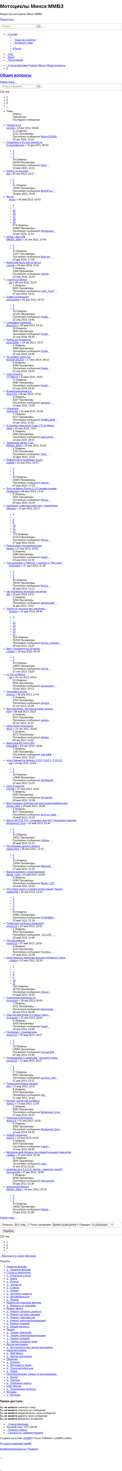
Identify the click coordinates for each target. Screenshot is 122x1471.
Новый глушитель (16, 1135)
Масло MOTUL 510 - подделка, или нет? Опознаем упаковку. (41, 820)
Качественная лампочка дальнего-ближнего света (35, 957)
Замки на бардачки (17, 296)
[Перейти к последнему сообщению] (58, 136)
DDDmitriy (15, 565)
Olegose (11, 508)
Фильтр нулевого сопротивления (25, 872)
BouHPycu (47, 191)
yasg (43, 1163)
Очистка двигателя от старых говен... (28, 1015)
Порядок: (85, 1224)
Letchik (10, 128)
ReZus (44, 500)
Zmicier (45, 992)
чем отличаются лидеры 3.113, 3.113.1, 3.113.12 (34, 760)
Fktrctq (44, 1209)
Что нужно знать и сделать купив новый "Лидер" (34, 889)
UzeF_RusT (47, 291)
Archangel (46, 797)
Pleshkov (46, 952)
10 (14, 525)
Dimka (10, 548)
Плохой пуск (13, 125)
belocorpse (47, 437)
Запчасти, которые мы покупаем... (26, 608)
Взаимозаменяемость (19, 391)
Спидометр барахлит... (19, 322)
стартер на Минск (16, 279)
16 (14, 631)
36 (14, 214)
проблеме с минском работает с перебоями (32, 505)
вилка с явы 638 (15, 236)
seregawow (12, 299)
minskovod (12, 491)
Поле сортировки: (41, 1224)
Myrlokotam (47, 231)
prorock (10, 694)
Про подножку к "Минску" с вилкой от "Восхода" (34, 563)
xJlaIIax (10, 651)
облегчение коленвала (19, 726)
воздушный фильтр (17, 1186)
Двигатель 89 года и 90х (20, 743)
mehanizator (48, 603)
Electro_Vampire (50, 643)
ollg (8, 1086)
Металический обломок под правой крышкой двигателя (38, 1152)
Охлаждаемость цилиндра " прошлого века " (32, 1057)
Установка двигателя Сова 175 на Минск (30, 425)
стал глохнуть (14, 374)
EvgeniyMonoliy (15, 145)
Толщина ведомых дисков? (22, 1083)
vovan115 (11, 926)
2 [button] (7, 100)
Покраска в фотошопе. (19, 1118)
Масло (10, 196)
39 (14, 222)
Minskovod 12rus (16, 823)
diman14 (11, 1120)
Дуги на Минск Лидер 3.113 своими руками (31, 488)
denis (9, 728)
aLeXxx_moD (48, 814)
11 (14, 528)
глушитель (12, 408)
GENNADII (47, 780)
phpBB (27, 1438)
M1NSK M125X (15, 359)
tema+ (12, 199)
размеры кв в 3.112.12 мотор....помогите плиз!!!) (34, 1169)
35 (14, 211)
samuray (45, 402)
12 (14, 531)
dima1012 (12, 325)
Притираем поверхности (20, 997)
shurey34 (11, 394)
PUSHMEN (47, 917)
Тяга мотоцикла (15, 940)
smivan (45, 482)
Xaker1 (10, 1103)
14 (14, 625)
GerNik (10, 462)
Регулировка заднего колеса (23, 846)
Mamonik (46, 866)
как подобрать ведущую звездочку (26, 591)
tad (8, 173)
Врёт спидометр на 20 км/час (23, 648)
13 (14, 623)
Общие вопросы (15, 75)
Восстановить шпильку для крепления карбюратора (37, 803)
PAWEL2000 (48, 419)
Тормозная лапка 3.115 (20, 442)
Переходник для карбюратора (24, 545)
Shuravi (13, 611)
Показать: (8, 1224)
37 (14, 216)
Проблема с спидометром (21, 1032)
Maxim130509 (49, 136)
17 (14, 634)
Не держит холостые (18, 357)
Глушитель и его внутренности (24, 142)
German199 (47, 1052)
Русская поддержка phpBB (15, 1443)
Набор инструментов (18, 339)
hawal (44, 557)
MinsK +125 (13, 874)
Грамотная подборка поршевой (25, 923)
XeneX (44, 668)
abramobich (47, 686)
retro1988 (11, 746)
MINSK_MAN (14, 239)
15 (14, 628)
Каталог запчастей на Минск (23, 1100)
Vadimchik (12, 411)
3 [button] (7, 103)
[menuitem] (24, 40)
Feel (8, 711)
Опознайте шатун (16, 691)
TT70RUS (12, 377)
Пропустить (7, 19)
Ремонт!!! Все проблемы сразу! (24, 460)
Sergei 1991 (13, 806)
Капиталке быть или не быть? (23, 262)
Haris (44, 165)
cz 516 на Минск (15, 674)
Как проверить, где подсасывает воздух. (30, 708)
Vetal (9, 428)
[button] (7, 105)
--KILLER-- (47, 934)
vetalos (45, 720)
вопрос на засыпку (17, 171)
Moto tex (45, 256)
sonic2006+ (13, 342)
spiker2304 (12, 849)
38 (14, 219)
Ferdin (44, 316)
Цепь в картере (15, 786)
